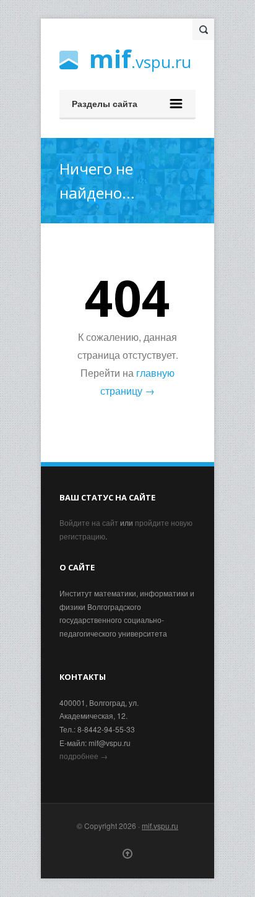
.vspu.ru (140, 60)
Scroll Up (127, 853)
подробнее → (83, 755)
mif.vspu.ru (160, 825)
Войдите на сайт (88, 522)
